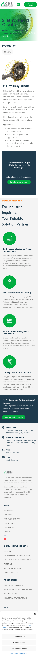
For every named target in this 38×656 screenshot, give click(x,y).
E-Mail (8, 457)
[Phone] (3, 450)
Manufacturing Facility (16, 437)
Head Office (11, 427)
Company (8, 514)
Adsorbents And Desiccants (17, 555)
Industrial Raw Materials (15, 598)
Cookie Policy (14, 653)
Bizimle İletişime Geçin (19, 182)
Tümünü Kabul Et (19, 637)
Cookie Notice (23, 653)
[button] (35, 614)
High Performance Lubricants (17, 560)
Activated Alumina (12, 568)
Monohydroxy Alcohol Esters (15, 33)
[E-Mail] (3, 457)
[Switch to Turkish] (19, 539)
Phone (8, 450)
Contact (8, 532)
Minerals (8, 551)
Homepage (9, 510)
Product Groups (18, 30)
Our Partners (10, 527)
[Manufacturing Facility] (3, 437)
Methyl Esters (10, 594)
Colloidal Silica (11, 572)
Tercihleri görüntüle (19, 648)
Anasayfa (6, 30)
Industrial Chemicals (13, 585)
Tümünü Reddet (19, 642)
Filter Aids (8, 564)
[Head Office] (3, 427)
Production (30, 30)
